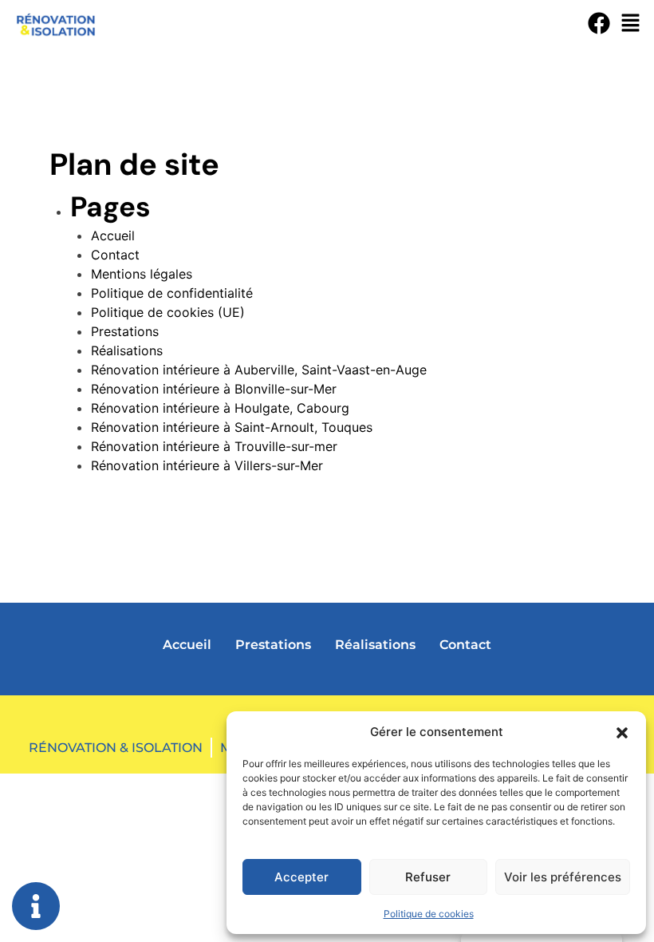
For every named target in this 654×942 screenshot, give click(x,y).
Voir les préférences (562, 877)
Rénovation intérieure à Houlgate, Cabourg (220, 408)
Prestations (125, 331)
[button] (622, 732)
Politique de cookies (429, 914)
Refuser (428, 877)
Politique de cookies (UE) (168, 312)
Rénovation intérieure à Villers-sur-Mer (207, 465)
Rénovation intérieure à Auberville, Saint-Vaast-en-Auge (259, 370)
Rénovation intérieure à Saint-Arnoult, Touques (231, 427)
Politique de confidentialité (172, 293)
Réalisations (127, 350)
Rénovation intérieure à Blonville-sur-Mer (214, 389)
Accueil (113, 235)
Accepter (301, 877)
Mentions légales (141, 274)
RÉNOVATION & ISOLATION (116, 747)
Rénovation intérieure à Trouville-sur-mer (214, 446)
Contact (115, 255)
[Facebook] (599, 23)
